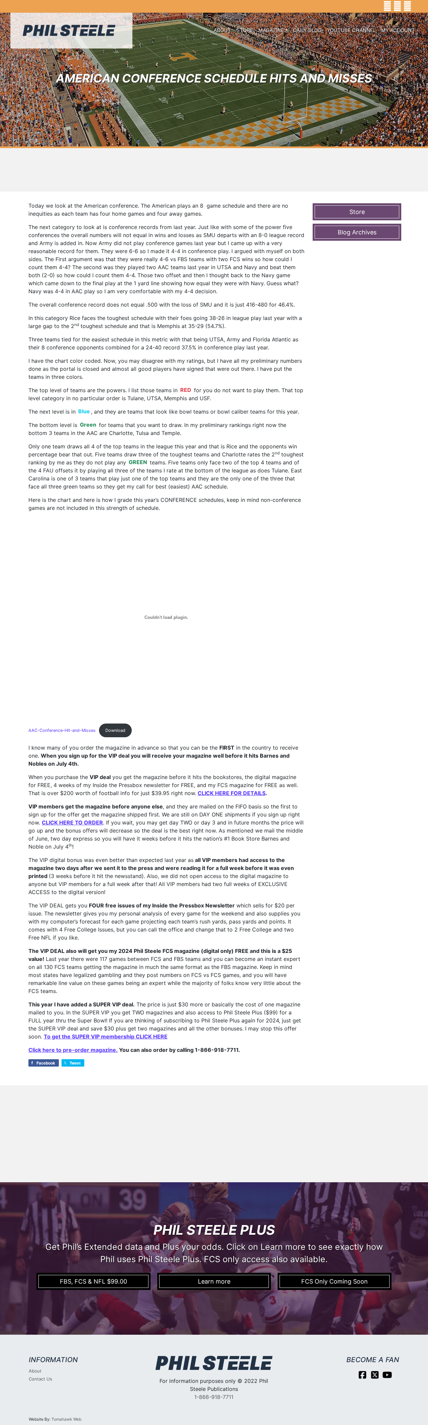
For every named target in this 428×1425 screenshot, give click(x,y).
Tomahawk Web (66, 1419)
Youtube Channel (351, 30)
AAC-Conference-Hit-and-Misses (62, 730)
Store (244, 30)
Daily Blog (307, 30)
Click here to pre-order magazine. (73, 1050)
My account (398, 30)
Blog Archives (357, 232)
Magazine (271, 30)
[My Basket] (418, 6)
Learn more (214, 1281)
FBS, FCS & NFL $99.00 (93, 1281)
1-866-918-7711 (213, 1397)
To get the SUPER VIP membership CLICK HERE (106, 1036)
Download (115, 730)
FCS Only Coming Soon (334, 1281)
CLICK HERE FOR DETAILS (231, 793)
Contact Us (40, 1379)
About (222, 30)
